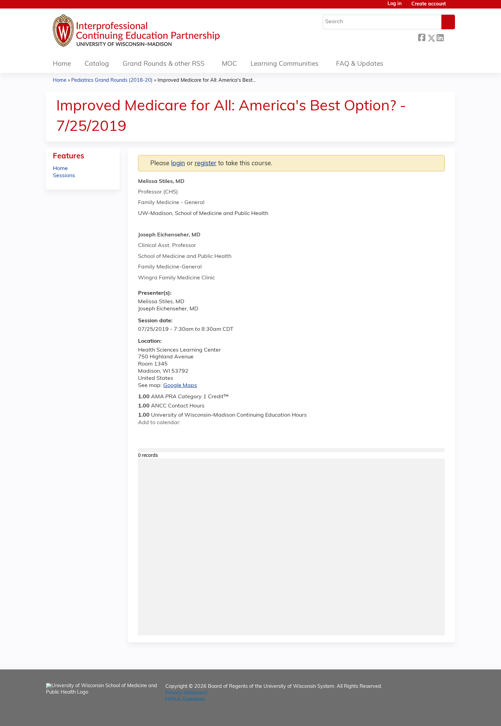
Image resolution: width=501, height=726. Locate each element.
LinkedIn (440, 37)
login (178, 163)
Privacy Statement (186, 693)
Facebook (421, 37)
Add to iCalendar (176, 434)
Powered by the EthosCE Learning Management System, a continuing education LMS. (431, 715)
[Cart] (453, 7)
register (205, 163)
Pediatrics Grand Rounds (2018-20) (112, 80)
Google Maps (180, 385)
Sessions (64, 176)
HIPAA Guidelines (185, 699)
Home (62, 64)
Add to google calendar (145, 435)
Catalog (97, 64)
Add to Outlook (192, 435)
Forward (449, 36)
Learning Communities (284, 64)
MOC (229, 64)
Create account (428, 4)
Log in (394, 4)
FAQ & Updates (359, 64)
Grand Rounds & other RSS (163, 64)
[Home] (157, 32)
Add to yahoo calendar (160, 435)
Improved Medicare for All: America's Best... (206, 80)
